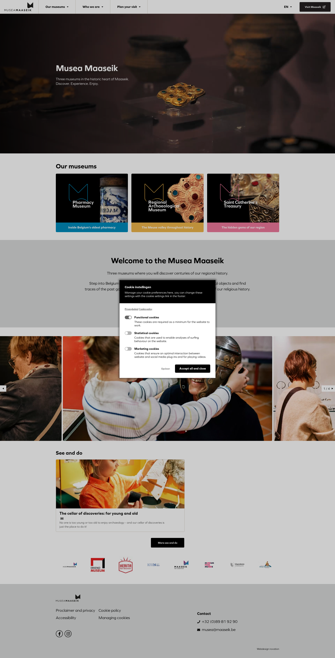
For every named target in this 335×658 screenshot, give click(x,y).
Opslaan (165, 369)
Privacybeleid (131, 309)
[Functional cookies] (128, 317)
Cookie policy (145, 309)
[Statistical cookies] (128, 333)
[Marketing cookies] (128, 349)
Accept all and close (192, 368)
